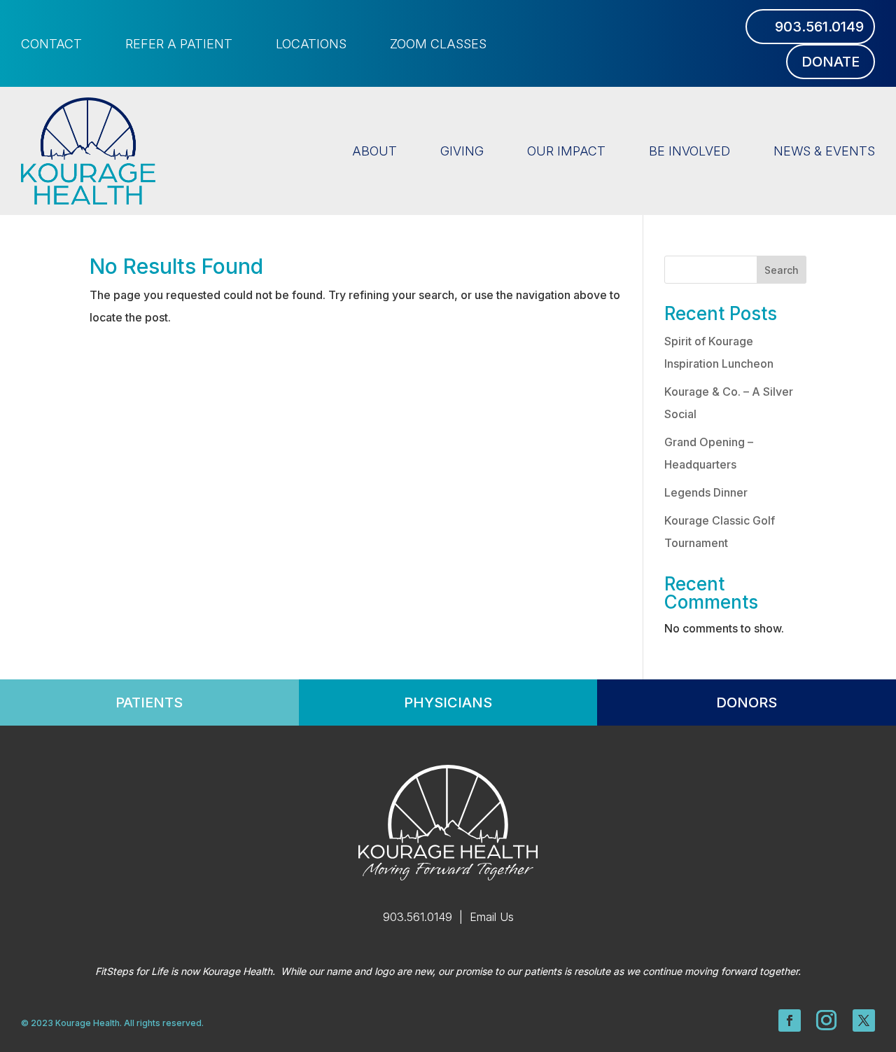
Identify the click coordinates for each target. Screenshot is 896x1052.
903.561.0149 (819, 26)
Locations (311, 45)
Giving (462, 151)
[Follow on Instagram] (826, 1020)
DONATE (831, 61)
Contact (51, 45)
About (374, 151)
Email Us (492, 917)
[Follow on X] (864, 1020)
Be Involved (689, 151)
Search (781, 270)
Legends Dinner (706, 492)
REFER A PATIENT (178, 45)
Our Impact (566, 151)
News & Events (824, 151)
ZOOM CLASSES (438, 45)
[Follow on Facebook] (789, 1020)
